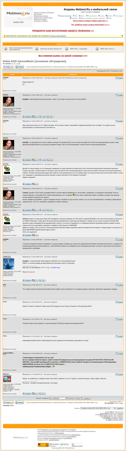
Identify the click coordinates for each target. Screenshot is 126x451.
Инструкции (38, 14)
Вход (109, 18)
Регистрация (119, 16)
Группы (102, 16)
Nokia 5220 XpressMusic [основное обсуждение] (34, 61)
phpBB (59, 448)
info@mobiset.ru (75, 435)
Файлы (110, 16)
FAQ (76, 16)
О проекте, (37, 21)
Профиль (75, 18)
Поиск (83, 16)
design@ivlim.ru (67, 438)
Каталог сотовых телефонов (44, 12)
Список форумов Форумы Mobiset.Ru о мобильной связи (45, 67)
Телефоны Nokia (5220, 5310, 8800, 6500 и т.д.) (82, 67)
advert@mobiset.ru (54, 440)
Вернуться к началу (9, 90)
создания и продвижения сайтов (52, 438)
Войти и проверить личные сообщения (93, 18)
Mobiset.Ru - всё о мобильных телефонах (54, 430)
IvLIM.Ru (45, 21)
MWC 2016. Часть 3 (107, 49)
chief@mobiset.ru (59, 433)
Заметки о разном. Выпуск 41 (51, 49)
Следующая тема (116, 71)
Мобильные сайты (40, 19)
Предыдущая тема (103, 71)
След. (18, 63)
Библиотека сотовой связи (43, 17)
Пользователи (92, 16)
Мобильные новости (41, 16)
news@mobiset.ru (71, 436)
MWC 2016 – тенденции (78, 49)
